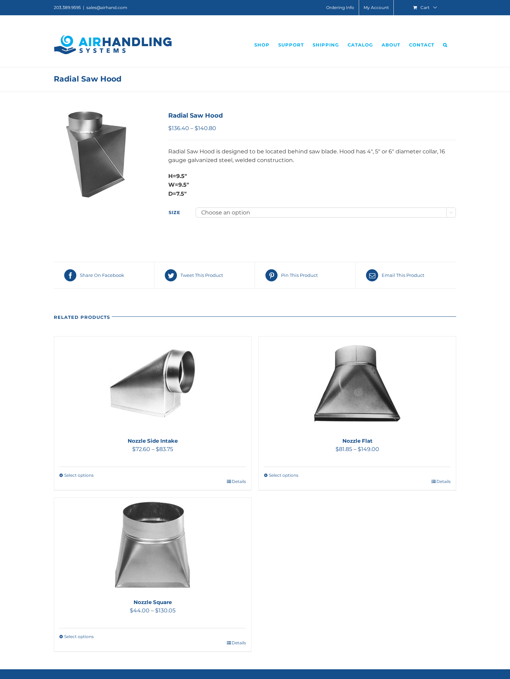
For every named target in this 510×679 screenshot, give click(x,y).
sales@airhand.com (106, 7)
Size (174, 212)
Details (239, 481)
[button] (445, 44)
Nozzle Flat (357, 441)
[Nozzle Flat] (357, 383)
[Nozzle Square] (152, 545)
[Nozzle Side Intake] (152, 383)
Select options (79, 475)
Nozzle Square (153, 602)
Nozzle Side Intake (153, 441)
